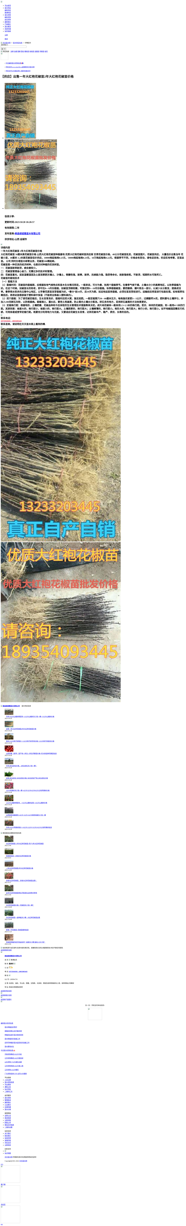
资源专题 (8, 29)
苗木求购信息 (9, 1082)
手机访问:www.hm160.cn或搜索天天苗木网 (20, 67)
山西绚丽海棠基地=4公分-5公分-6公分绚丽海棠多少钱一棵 (26, 815)
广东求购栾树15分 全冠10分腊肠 (16, 1074)
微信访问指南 (9, 1125)
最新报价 (8, 22)
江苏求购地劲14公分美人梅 (14, 1066)
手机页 (3, 1204)
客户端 (3, 1184)
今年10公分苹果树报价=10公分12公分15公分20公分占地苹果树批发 (29, 827)
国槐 (19, 51)
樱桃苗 (26, 51)
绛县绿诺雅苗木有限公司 (27, 233)
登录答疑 (8, 1118)
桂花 (46, 51)
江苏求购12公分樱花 (12, 1070)
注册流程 (8, 1120)
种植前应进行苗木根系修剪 (14, 1035)
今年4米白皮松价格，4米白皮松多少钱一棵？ (21, 766)
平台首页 (8, 5)
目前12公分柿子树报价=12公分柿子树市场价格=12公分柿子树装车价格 (30, 741)
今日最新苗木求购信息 (15, 63)
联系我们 (8, 1136)
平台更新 (8, 1084)
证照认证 (8, 1115)
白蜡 (15, 51)
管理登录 (8, 1100)
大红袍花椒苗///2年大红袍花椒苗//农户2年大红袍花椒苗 (25, 843)
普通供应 (8, 12)
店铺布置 (8, 1107)
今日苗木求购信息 (8, 1050)
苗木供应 (8, 8)
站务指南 (8, 31)
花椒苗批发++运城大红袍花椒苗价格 (18, 856)
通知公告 (8, 1087)
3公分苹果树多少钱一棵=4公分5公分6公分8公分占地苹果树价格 (28, 790)
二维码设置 (8, 1127)
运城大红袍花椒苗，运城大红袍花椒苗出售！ (21, 880)
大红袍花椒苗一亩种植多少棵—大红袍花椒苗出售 (23, 917)
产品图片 (8, 24)
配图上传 (8, 1122)
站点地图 (8, 1153)
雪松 (22, 51)
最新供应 (8, 10)
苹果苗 (42, 51)
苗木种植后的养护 (11, 1027)
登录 (6, 39)
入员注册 (8, 1080)
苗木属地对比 (9, 1046)
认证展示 (8, 1105)
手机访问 (8, 1143)
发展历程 (8, 1140)
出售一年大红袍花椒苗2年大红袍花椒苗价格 (21, 729)
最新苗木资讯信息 (7, 1023)
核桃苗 (31, 51)
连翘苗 (36, 51)
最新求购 (8, 17)
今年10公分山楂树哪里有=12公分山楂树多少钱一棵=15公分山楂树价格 (30, 716)
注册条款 (8, 1145)
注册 (6, 35)
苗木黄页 (8, 26)
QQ (2, 1164)
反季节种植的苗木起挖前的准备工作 (17, 1042)
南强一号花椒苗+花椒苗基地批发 (17, 930)
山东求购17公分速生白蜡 (13, 1062)
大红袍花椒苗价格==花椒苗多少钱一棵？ (20, 905)
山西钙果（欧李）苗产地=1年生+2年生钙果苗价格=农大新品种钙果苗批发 (31, 753)
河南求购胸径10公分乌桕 (13, 1054)
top (2, 1224)
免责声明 (8, 1138)
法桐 (12, 51)
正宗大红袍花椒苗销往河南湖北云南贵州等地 (21, 893)
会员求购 (8, 19)
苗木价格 (8, 1109)
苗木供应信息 (17, 43)
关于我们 (8, 1133)
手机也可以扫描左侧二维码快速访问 (18, 71)
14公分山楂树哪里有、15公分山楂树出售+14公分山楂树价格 (26, 803)
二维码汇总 (8, 1091)
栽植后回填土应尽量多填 (13, 1031)
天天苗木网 (6, 43)
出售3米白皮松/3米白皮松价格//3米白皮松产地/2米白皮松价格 (27, 778)
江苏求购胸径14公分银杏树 (14, 1058)
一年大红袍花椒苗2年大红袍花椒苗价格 (19, 868)
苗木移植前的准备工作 (12, 1039)
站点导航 (8, 1089)
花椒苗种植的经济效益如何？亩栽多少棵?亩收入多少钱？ (25, 942)
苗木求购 (8, 15)
